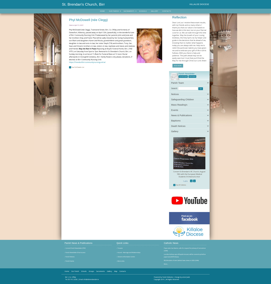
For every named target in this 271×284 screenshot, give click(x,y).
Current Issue (183, 76)
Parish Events (70, 261)
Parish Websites (167, 277)
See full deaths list (78, 67)
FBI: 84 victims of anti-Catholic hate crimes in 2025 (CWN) (181, 260)
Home (102, 11)
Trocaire (120, 248)
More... (166, 264)
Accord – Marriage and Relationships (129, 252)
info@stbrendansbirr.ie (91, 279)
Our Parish (114, 11)
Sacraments (129, 11)
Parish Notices (70, 256)
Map (115, 271)
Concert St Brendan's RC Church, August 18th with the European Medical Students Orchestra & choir (189, 174)
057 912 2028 (72, 279)
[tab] (189, 82)
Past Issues (192, 76)
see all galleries (181, 185)
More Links (121, 261)
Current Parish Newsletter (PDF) (76, 248)
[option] (189, 157)
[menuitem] (102, 11)
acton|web (186, 277)
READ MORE (178, 66)
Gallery (154, 11)
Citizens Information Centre (126, 256)
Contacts (166, 11)
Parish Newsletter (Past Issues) (75, 252)
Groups (91, 271)
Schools (143, 11)
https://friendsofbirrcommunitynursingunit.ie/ (87, 62)
